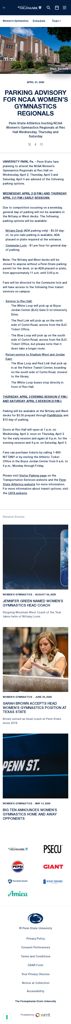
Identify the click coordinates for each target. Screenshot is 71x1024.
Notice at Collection (35, 983)
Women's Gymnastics (17, 595)
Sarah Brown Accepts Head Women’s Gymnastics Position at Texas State (35, 708)
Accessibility (35, 991)
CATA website (17, 493)
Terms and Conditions (35, 956)
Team (55, 21)
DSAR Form (35, 965)
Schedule (39, 21)
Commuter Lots (16, 246)
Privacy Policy (35, 939)
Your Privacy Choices (35, 974)
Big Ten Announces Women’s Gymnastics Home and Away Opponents (30, 814)
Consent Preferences (35, 947)
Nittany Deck (14, 231)
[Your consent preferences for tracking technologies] (7, 1017)
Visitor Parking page (33, 476)
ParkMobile (55, 415)
